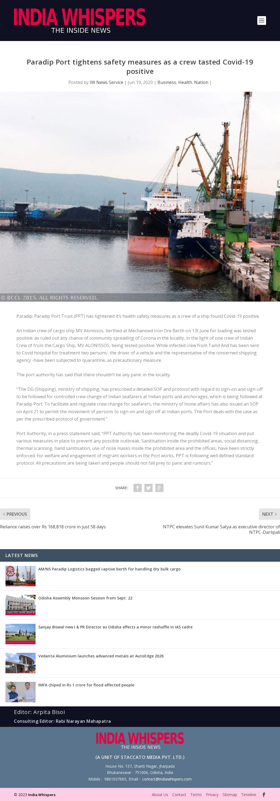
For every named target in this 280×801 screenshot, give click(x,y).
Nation (201, 82)
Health (185, 82)
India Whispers (42, 794)
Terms (196, 794)
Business (167, 82)
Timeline (248, 794)
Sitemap (230, 794)
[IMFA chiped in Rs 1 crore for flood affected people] (20, 692)
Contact (179, 794)
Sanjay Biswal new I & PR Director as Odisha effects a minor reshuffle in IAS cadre (115, 627)
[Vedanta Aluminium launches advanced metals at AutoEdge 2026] (20, 663)
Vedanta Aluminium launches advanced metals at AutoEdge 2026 (101, 656)
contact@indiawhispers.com (167, 779)
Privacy (212, 794)
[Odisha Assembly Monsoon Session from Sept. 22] (20, 605)
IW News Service (106, 82)
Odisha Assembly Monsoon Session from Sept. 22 (85, 598)
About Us (160, 794)
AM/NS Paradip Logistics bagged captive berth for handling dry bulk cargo (109, 569)
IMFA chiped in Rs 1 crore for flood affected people (86, 685)
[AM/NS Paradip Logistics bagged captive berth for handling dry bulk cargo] (20, 576)
